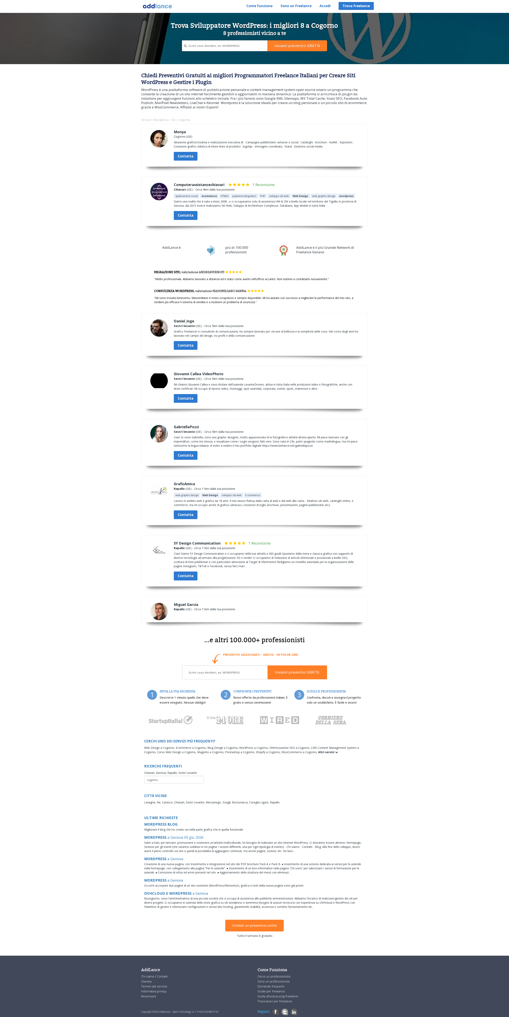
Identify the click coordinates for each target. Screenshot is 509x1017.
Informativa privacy (153, 991)
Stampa (146, 981)
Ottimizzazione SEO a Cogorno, (290, 748)
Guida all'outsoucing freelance (277, 996)
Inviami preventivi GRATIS (297, 672)
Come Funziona (259, 6)
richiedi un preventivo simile (254, 925)
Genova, (161, 773)
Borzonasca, (240, 802)
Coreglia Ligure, (259, 802)
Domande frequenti (270, 986)
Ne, (159, 802)
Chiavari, (150, 773)
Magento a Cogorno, (211, 752)
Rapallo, (173, 773)
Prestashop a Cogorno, (240, 752)
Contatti (162, 976)
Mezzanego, (214, 802)
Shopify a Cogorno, (269, 752)
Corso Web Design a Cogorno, (177, 752)
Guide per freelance (271, 991)
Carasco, (168, 802)
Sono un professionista (273, 981)
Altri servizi (326, 752)
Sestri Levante (188, 773)
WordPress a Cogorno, (254, 748)
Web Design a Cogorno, (160, 748)
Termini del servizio (154, 986)
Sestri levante (184, 326)
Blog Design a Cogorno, (223, 748)
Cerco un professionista (273, 976)
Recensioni (148, 996)
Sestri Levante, (196, 802)
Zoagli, (227, 802)
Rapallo (179, 489)
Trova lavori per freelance (274, 1001)
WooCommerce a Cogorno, (300, 752)
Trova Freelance (356, 6)
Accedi (325, 6)
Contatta (185, 156)
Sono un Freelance (296, 6)
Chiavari (180, 189)
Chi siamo (148, 976)
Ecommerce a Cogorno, (191, 748)
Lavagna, (150, 802)
